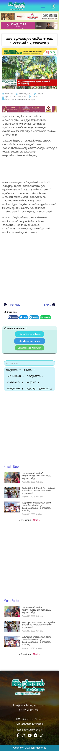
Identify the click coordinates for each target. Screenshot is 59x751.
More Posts (11, 601)
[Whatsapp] (41, 735)
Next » (36, 519)
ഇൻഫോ (44, 388)
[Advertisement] (29, 169)
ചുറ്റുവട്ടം (31, 388)
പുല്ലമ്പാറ (20, 99)
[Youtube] (29, 735)
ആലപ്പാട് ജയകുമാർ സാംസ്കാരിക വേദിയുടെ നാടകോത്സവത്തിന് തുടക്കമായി (38, 490)
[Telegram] (35, 735)
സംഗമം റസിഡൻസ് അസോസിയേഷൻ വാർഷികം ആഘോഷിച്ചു (36, 476)
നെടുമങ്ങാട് (33, 376)
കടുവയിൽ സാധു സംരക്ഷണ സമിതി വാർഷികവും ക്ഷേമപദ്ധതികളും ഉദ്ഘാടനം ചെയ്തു (36, 506)
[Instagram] (23, 735)
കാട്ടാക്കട (31, 382)
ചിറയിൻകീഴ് (14, 376)
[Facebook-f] (18, 735)
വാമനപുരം (30, 99)
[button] (42, 6)
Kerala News (12, 466)
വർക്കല (27, 369)
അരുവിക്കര (13, 388)
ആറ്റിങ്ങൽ (12, 369)
